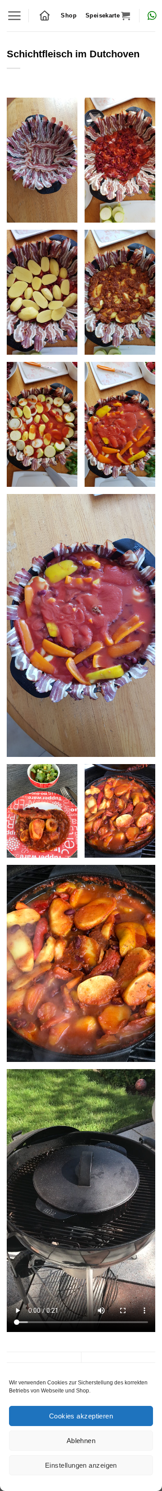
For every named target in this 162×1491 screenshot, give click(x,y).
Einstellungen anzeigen (81, 1465)
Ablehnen (81, 1440)
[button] (14, 15)
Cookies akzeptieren (81, 1416)
